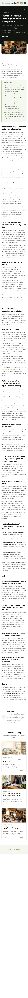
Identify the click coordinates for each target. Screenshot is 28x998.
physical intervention (17, 644)
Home (2, 9)
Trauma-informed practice (8, 192)
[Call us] (21, 2)
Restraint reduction (10, 112)
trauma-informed (9, 188)
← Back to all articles (14, 849)
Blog (7, 9)
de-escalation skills (15, 299)
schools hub (9, 514)
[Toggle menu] (25, 2)
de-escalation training (7, 369)
